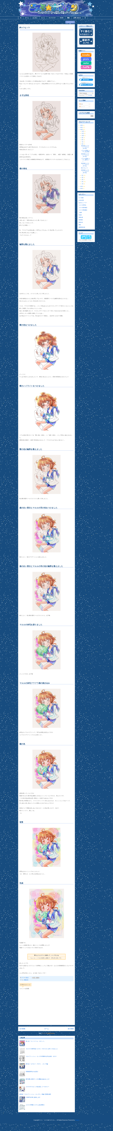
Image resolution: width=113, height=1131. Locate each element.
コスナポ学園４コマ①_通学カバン (85, 160)
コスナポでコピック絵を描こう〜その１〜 (37, 1086)
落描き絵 (26, 979)
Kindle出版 (81, 200)
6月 (83, 144)
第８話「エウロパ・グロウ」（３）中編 (37, 1064)
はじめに (35, 17)
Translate (90, 95)
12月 (83, 131)
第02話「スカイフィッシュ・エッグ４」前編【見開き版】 (35, 1094)
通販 (68, 17)
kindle (61, 17)
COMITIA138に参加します (33, 1097)
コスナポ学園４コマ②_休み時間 (85, 151)
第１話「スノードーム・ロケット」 (35, 1041)
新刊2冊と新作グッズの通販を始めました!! (37, 1079)
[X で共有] (35, 977)
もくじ (43, 17)
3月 (83, 179)
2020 (81, 129)
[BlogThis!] (34, 977)
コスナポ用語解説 (83, 210)
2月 (83, 181)
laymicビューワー (83, 202)
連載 (80, 224)
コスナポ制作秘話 (83, 207)
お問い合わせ (77, 17)
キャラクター (52, 17)
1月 (83, 183)
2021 (81, 127)
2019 (81, 186)
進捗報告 (81, 219)
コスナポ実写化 (82, 205)
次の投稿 (22, 1029)
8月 (83, 139)
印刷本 (80, 215)
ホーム (27, 17)
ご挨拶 (80, 212)
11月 (83, 133)
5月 (83, 175)
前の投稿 (71, 1029)
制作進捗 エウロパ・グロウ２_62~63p (85, 155)
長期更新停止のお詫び (32, 1071)
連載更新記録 (82, 227)
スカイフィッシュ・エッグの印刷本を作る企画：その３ (41, 1056)
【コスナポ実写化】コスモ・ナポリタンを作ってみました (42, 1048)
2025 (81, 125)
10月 (83, 135)
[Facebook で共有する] (37, 977)
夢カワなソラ (84, 168)
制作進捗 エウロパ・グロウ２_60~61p (85, 165)
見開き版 (81, 217)
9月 (83, 137)
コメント (82, 106)
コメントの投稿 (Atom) (48, 1033)
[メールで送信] (33, 977)
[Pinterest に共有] (38, 977)
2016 (81, 188)
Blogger (77, 1120)
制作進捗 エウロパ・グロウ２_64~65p (85, 147)
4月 (83, 177)
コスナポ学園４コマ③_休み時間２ (35, 1105)
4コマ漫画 (81, 197)
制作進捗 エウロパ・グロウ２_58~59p (85, 171)
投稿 (81, 104)
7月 (83, 141)
